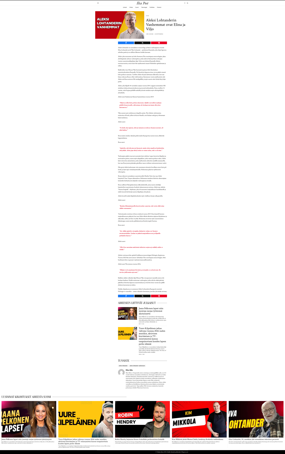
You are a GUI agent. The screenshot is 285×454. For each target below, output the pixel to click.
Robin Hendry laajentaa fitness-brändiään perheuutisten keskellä (139, 439)
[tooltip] (126, 43)
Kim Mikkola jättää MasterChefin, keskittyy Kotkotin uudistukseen (197, 439)
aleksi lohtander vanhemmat (137, 366)
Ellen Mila (129, 370)
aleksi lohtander (123, 366)
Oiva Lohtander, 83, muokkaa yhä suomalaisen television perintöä (254, 439)
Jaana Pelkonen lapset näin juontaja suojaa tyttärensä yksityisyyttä (151, 311)
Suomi (147, 15)
